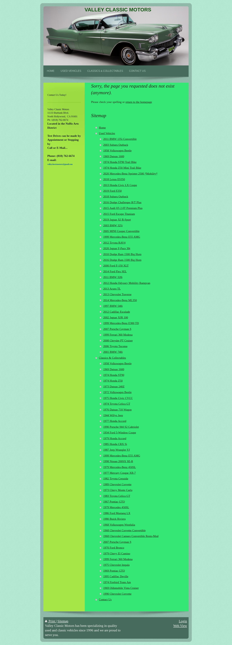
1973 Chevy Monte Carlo (117, 490)
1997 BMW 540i (113, 305)
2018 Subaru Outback (115, 196)
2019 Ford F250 (112, 190)
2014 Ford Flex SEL (115, 271)
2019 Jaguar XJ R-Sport (117, 219)
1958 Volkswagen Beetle (117, 150)
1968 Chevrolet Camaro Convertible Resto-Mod (130, 536)
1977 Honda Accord (114, 421)
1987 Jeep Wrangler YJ (116, 449)
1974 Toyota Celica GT (116, 403)
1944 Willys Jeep (113, 415)
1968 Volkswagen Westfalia (119, 524)
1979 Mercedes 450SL (116, 507)
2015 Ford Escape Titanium (119, 213)
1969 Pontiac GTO (114, 570)
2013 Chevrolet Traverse (117, 294)
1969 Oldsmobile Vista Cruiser (121, 588)
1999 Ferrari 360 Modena (118, 334)
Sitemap (62, 621)
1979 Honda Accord (114, 438)
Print (52, 621)
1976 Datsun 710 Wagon (117, 409)
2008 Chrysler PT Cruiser (118, 340)
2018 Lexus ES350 (114, 179)
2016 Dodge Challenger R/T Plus (122, 202)
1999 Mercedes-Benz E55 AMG (121, 236)
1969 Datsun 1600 (113, 156)
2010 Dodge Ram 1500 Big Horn (122, 254)
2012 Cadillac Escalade (116, 311)
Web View (180, 625)
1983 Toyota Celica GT (116, 496)
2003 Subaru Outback (115, 144)
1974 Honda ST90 (113, 375)
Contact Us (105, 599)
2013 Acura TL (112, 288)
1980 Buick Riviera (114, 518)
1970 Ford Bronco (113, 547)
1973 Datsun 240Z (114, 386)
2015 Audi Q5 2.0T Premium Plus (123, 208)
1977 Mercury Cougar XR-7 (119, 472)
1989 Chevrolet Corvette (117, 484)
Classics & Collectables (112, 357)
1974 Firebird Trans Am (117, 582)
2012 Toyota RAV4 (114, 242)
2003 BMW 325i (113, 225)
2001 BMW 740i (113, 351)
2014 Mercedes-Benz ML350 (120, 300)
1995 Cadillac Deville (115, 576)
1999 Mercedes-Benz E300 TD (121, 323)
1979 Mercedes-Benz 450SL (119, 467)
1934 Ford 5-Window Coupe (119, 432)
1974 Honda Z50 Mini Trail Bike (122, 167)
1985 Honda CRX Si (115, 444)
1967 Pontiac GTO (114, 501)
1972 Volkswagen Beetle (117, 392)
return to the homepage (138, 102)
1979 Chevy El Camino (116, 553)
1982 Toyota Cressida (115, 478)
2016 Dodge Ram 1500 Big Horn (122, 259)
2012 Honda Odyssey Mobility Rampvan (126, 283)
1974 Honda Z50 (113, 380)
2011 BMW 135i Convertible (120, 139)
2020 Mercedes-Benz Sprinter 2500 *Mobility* (130, 173)
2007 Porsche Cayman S (117, 329)
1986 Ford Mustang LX (116, 513)
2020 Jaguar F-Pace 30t (116, 248)
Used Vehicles (107, 133)
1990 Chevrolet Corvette (117, 593)
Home (102, 127)
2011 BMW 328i (112, 277)
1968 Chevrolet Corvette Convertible (124, 530)
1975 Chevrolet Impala (116, 564)
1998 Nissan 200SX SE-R (118, 461)
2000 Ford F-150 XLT (116, 265)
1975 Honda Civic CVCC (118, 398)
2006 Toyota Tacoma (115, 346)
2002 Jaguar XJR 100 (115, 317)
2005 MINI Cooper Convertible (121, 231)
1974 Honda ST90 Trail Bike (120, 162)
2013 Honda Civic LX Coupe (120, 185)
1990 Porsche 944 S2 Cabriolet (121, 426)
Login (183, 621)
